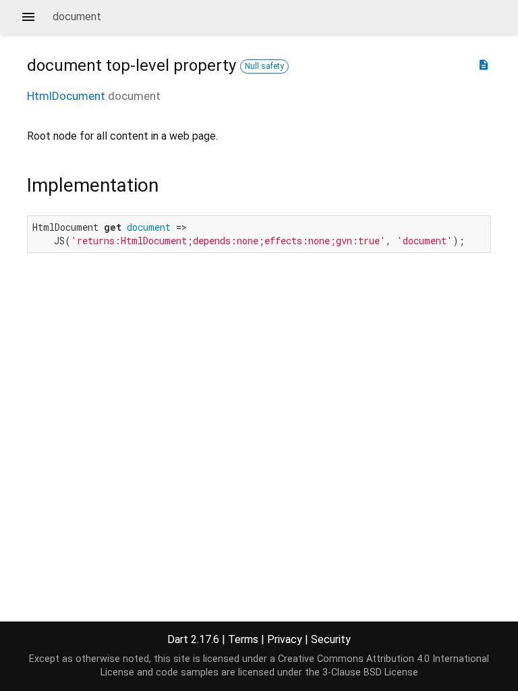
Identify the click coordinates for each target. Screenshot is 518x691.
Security (331, 639)
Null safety (264, 66)
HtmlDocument (66, 96)
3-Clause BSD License (370, 672)
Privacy (284, 639)
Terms (243, 639)
